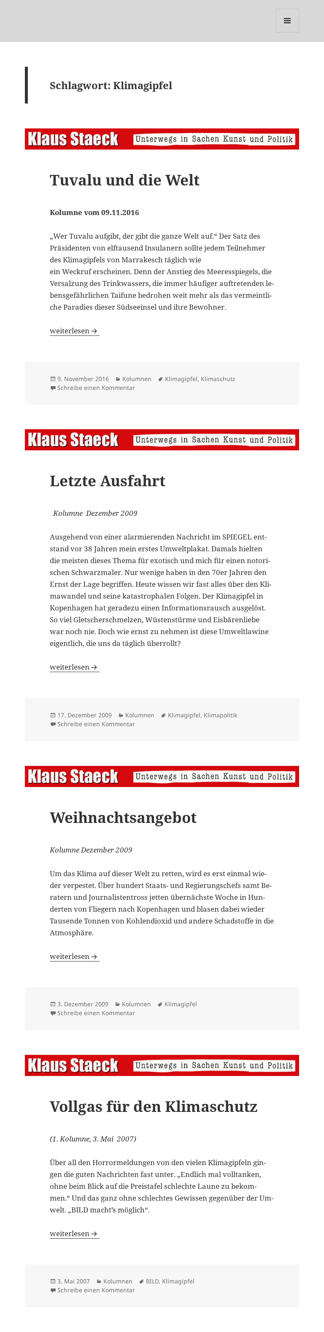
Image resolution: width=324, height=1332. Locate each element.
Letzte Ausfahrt (107, 480)
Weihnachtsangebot (123, 817)
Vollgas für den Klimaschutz (154, 1106)
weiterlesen (75, 330)
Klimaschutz (218, 379)
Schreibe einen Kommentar (96, 388)
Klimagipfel (181, 379)
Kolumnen (136, 379)
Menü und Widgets (287, 32)
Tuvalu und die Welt (125, 180)
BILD (152, 1281)
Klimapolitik (220, 715)
